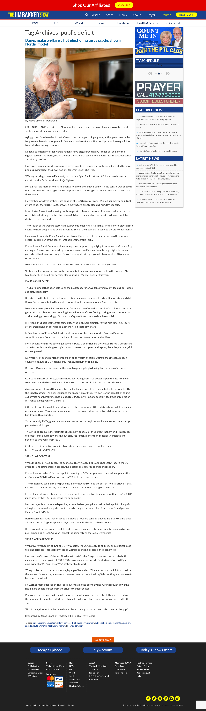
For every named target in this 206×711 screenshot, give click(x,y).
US (70, 669)
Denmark (41, 623)
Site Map (71, 705)
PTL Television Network (99, 676)
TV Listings (32, 676)
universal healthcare (48, 625)
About (137, 15)
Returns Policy (143, 666)
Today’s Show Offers (55, 666)
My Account (103, 650)
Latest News (147, 158)
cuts (35, 623)
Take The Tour (121, 673)
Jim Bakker (28, 15)
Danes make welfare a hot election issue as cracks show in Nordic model (73, 42)
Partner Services (144, 663)
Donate (166, 15)
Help (139, 676)
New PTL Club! (186, 14)
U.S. (56, 23)
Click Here (124, 5)
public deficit (101, 623)
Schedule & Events (35, 673)
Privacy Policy (62, 705)
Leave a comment (75, 625)
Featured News (150, 110)
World (79, 23)
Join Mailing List (143, 673)
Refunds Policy (143, 669)
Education (51, 623)
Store (109, 15)
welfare (62, 625)
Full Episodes (33, 666)
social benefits (114, 623)
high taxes (77, 623)
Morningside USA (123, 663)
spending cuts (31, 625)
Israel (101, 23)
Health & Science (147, 23)
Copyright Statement (48, 705)
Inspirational (172, 23)
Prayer (151, 15)
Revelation (123, 23)
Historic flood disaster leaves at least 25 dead (158, 151)
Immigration (88, 623)
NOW (34, 23)
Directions (119, 666)
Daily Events (120, 669)
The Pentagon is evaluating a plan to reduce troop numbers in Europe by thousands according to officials (158, 135)
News (123, 15)
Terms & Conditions (33, 705)
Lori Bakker (94, 673)
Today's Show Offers (156, 650)
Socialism (126, 623)
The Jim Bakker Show (98, 666)
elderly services (64, 623)
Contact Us (94, 679)
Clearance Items (53, 669)
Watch (96, 15)
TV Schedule (33, 669)
